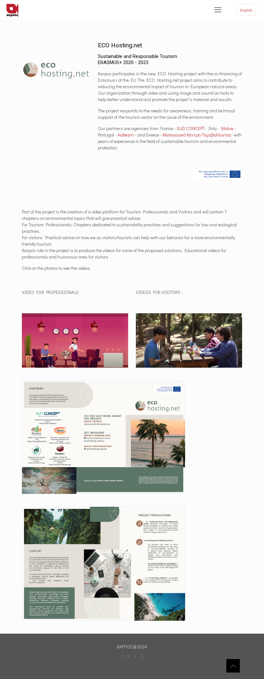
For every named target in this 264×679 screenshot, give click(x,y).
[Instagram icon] (142, 656)
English (246, 10)
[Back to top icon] (233, 666)
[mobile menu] (217, 9)
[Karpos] (12, 9)
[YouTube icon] (135, 656)
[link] (103, 437)
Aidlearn (126, 135)
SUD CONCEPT (191, 128)
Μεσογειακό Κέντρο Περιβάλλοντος (197, 135)
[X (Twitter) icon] (128, 656)
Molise (227, 128)
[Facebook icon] (121, 656)
